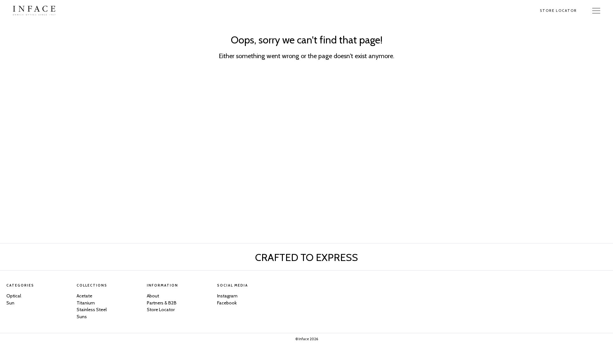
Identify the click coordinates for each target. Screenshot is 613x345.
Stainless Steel (92, 309)
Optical (13, 296)
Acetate (84, 296)
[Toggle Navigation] (596, 10)
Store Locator (558, 10)
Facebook (227, 303)
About (153, 296)
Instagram (227, 296)
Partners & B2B (162, 303)
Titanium (86, 303)
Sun (10, 303)
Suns (82, 316)
